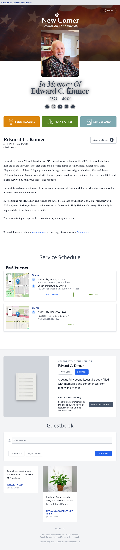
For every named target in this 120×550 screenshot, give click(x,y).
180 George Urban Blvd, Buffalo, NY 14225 (58, 288)
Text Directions (52, 294)
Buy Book (81, 371)
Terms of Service (68, 537)
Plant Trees (93, 294)
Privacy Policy (51, 537)
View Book (65, 371)
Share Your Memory (100, 404)
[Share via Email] (66, 106)
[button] (18, 282)
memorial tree (38, 232)
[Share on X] (53, 106)
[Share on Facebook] (47, 106)
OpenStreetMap (63, 541)
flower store (83, 232)
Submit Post (103, 453)
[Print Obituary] (73, 106)
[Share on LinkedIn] (60, 106)
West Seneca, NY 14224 (49, 318)
